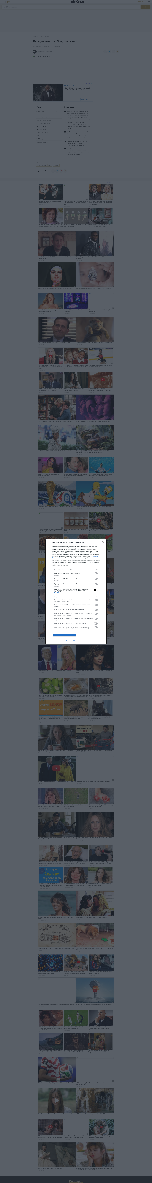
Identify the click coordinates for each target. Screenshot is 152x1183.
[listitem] (76, 570)
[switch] (96, 573)
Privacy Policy (85, 640)
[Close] (103, 542)
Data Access (76, 640)
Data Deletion (67, 640)
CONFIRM (65, 635)
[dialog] (76, 591)
